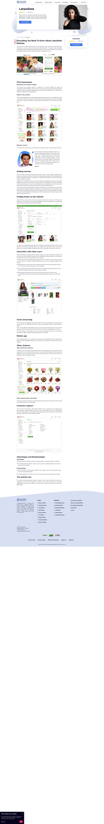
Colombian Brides (43, 519)
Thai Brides (41, 515)
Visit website (25, 22)
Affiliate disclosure (53, 540)
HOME (39, 500)
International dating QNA (77, 505)
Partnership (73, 507)
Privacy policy (42, 540)
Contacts (71, 540)
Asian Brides (42, 507)
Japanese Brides (43, 522)
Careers (73, 510)
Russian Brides (42, 503)
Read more (3, 821)
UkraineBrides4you (59, 503)
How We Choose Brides (76, 500)
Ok (21, 821)
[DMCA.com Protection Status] (51, 536)
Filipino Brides (42, 517)
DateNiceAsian (58, 512)
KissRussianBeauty (59, 507)
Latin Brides (41, 510)
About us (63, 540)
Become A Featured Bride (77, 503)
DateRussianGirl (59, 505)
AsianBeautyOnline (60, 515)
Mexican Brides (42, 512)
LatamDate (57, 510)
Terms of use (31, 540)
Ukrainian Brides (43, 505)
